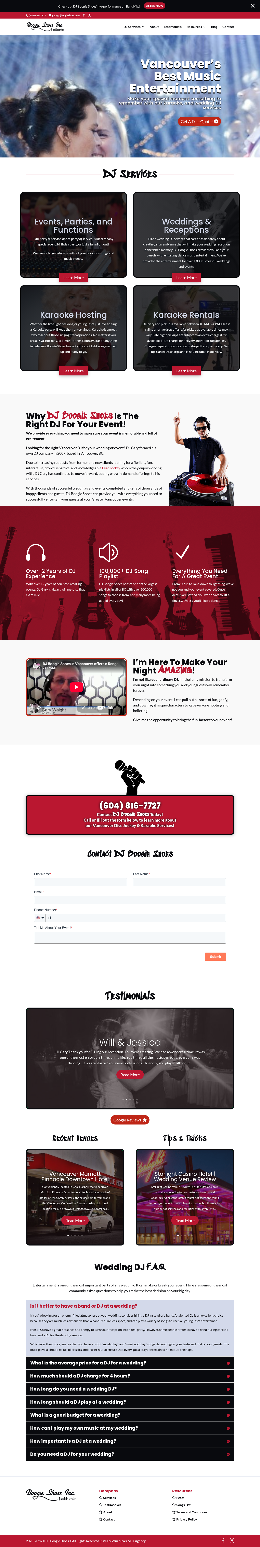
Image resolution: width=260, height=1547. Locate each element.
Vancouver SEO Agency (129, 1541)
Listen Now (154, 5)
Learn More (73, 277)
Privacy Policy (186, 1519)
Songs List (183, 1505)
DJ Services (132, 27)
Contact (228, 27)
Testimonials (173, 27)
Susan (130, 1042)
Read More (130, 1074)
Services (109, 1498)
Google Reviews (127, 1119)
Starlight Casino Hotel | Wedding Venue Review (185, 1176)
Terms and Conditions (191, 1512)
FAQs (180, 1498)
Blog (214, 27)
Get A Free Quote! (197, 121)
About (154, 27)
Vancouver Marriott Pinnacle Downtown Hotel (75, 1176)
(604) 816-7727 (37, 15)
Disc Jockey (111, 468)
